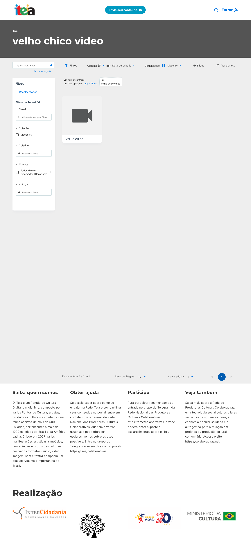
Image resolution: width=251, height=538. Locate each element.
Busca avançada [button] (43, 71)
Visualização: (153, 65)
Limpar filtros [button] (90, 83)
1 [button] (221, 377)
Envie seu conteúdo (123, 10)
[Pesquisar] (216, 10)
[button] (212, 377)
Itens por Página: (125, 376)
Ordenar (92, 65)
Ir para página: (176, 376)
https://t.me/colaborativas (88, 451)
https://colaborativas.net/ (202, 441)
